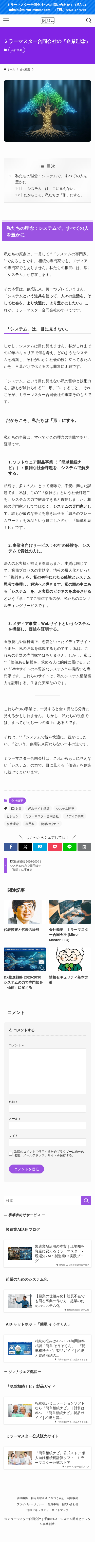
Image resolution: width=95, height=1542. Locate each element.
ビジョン (13, 816)
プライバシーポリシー (31, 1504)
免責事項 (53, 1504)
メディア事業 (74, 816)
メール (15, 1118)
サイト (13, 1135)
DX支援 (16, 808)
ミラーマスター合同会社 (42, 816)
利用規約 (72, 1498)
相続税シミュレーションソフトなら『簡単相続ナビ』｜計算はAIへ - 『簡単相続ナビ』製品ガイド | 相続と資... (60, 1410)
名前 (13, 1101)
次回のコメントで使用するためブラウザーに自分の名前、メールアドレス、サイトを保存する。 (49, 1153)
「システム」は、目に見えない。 (50, 188)
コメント (16, 1045)
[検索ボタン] (89, 20)
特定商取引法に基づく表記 (47, 1498)
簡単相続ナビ (50, 823)
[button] (10, 847)
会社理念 (13, 823)
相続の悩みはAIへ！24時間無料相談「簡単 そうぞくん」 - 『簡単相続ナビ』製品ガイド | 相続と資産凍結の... (60, 1348)
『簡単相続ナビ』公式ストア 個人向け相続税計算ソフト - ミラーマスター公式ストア (60, 1458)
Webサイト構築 (38, 808)
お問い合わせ (70, 1504)
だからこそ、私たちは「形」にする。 (54, 194)
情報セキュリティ (38, 1510)
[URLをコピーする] (84, 847)
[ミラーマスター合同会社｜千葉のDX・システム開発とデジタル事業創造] (48, 20)
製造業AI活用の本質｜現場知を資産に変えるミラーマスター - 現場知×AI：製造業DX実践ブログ (59, 1253)
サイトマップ (60, 1510)
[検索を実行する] (86, 1200)
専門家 (29, 823)
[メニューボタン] (6, 20)
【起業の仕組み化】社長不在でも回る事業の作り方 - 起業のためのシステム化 (60, 1301)
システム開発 (65, 808)
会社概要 (16, 50)
